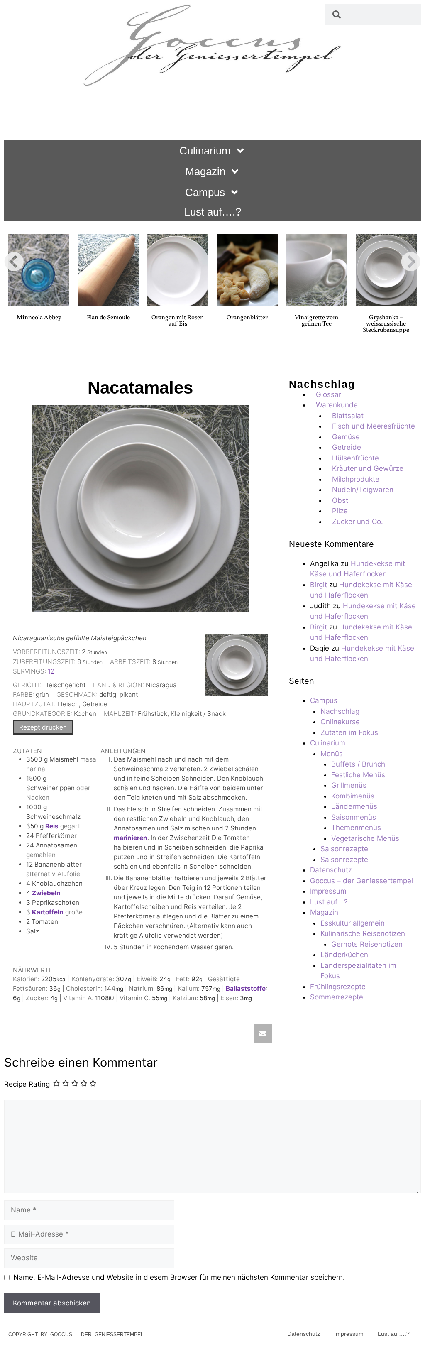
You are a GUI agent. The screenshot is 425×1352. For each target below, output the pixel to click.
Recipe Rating (27, 1084)
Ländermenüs (354, 806)
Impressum (328, 891)
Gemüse (346, 437)
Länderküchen (344, 954)
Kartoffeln (48, 912)
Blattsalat (348, 415)
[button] (14, 262)
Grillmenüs (348, 785)
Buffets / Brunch (358, 764)
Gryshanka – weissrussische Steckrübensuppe (386, 324)
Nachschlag (339, 711)
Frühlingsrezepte (338, 986)
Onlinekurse (340, 722)
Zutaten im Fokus (349, 732)
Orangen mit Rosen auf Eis (177, 321)
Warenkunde (337, 405)
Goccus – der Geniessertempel (361, 881)
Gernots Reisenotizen (367, 944)
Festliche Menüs (358, 775)
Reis (52, 826)
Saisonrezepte (344, 849)
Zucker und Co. (357, 521)
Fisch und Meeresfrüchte (373, 426)
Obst (340, 500)
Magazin (205, 171)
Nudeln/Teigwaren (362, 489)
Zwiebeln (46, 893)
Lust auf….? (212, 212)
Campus (205, 192)
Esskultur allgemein (352, 923)
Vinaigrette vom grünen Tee (316, 321)
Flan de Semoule (108, 318)
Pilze (340, 511)
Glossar (328, 394)
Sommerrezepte (336, 997)
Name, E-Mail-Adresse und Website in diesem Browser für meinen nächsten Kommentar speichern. (179, 1277)
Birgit (318, 584)
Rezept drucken (43, 727)
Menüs (331, 753)
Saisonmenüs (353, 817)
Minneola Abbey (39, 318)
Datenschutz (331, 870)
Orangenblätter (247, 318)
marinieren (130, 838)
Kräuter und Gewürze (367, 468)
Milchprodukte (355, 479)
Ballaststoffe (246, 988)
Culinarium (205, 151)
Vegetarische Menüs (365, 838)
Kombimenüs (352, 796)
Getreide (346, 447)
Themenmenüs (356, 827)
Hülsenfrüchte (355, 458)
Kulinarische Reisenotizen (362, 933)
